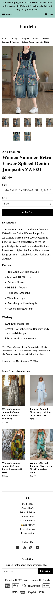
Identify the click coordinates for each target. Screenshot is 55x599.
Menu (9, 14)
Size (4, 184)
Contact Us (27, 504)
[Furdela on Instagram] (30, 548)
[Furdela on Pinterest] (24, 548)
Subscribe (45, 571)
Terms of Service (27, 529)
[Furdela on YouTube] (37, 548)
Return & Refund (27, 512)
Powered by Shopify (40, 580)
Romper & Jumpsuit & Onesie (25, 39)
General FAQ (27, 508)
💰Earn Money (27, 525)
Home (4, 39)
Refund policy (27, 533)
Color (5, 197)
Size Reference (27, 520)
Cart (50, 14)
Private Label (27, 516)
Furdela (27, 26)
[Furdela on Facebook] (17, 548)
